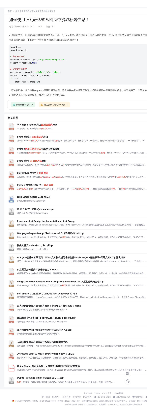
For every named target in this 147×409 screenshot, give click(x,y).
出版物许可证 (92, 404)
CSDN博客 (118, 393)
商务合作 (66, 397)
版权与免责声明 (71, 404)
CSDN (97, 393)
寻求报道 (77, 397)
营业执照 (102, 404)
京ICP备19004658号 (48, 401)
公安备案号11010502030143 (26, 401)
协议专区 (87, 397)
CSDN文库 (107, 393)
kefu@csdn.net (123, 397)
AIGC (40, 26)
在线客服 (139, 397)
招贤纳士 (56, 397)
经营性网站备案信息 (90, 401)
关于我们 (46, 397)
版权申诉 (81, 404)
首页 (10, 11)
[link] (10, 11)
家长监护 (132, 401)
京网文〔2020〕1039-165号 (69, 401)
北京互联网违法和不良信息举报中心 (113, 401)
